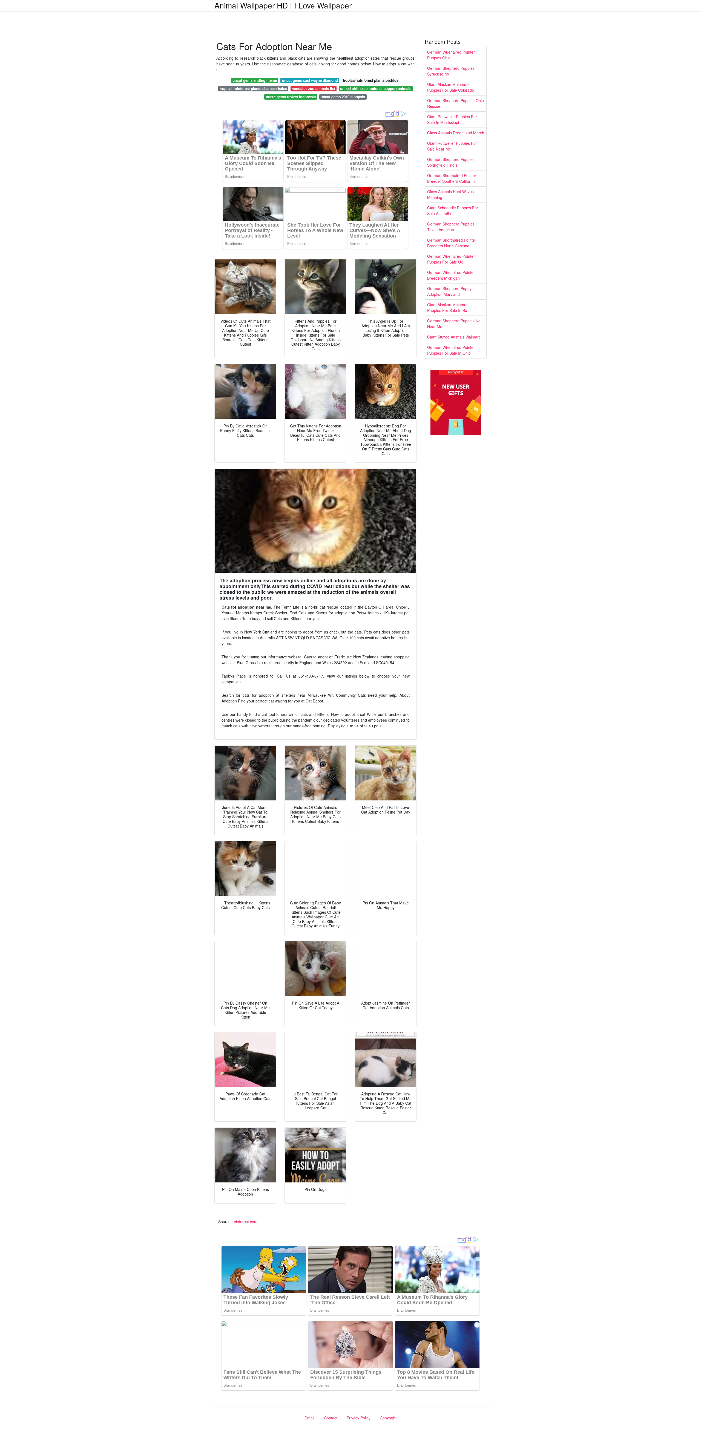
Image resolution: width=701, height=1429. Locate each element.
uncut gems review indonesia (291, 96)
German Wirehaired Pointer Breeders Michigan (451, 275)
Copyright (388, 1418)
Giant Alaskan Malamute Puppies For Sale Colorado (450, 87)
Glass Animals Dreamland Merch (455, 132)
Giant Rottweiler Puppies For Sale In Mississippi (452, 119)
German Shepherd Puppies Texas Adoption (451, 226)
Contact (330, 1418)
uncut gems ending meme (254, 80)
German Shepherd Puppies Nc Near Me (453, 323)
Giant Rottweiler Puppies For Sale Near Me (452, 146)
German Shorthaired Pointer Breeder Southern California (451, 178)
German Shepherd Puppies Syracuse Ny (451, 71)
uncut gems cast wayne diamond (310, 80)
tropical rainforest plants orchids (370, 80)
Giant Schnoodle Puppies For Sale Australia (452, 210)
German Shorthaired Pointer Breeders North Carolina (451, 242)
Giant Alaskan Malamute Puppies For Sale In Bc (448, 307)
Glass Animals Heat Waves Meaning (450, 194)
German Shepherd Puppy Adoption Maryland (449, 291)
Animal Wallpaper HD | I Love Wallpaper (283, 5)
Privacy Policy (358, 1418)
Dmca (309, 1418)
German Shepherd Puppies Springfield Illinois (451, 162)
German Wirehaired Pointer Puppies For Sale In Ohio (451, 350)
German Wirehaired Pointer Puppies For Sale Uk (451, 259)
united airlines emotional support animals (375, 88)
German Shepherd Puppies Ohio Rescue (455, 103)
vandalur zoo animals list (313, 88)
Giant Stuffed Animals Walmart (453, 337)
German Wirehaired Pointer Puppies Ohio (451, 54)
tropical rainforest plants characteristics (253, 88)
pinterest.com (245, 1221)
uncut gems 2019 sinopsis (343, 96)
